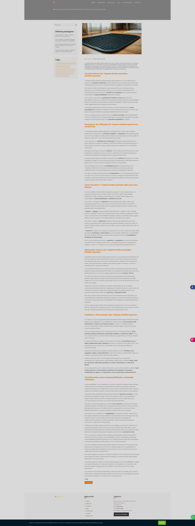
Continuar (162, 522)
